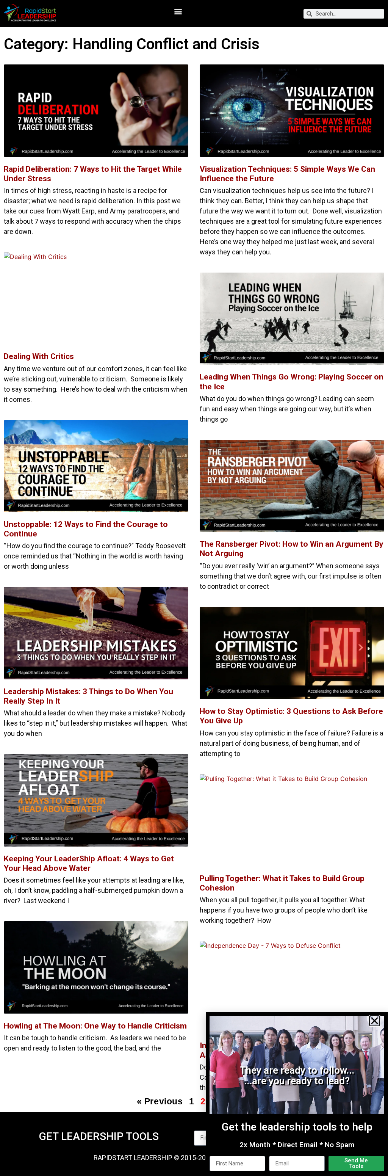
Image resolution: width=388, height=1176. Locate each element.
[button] (374, 1020)
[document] (194, 588)
